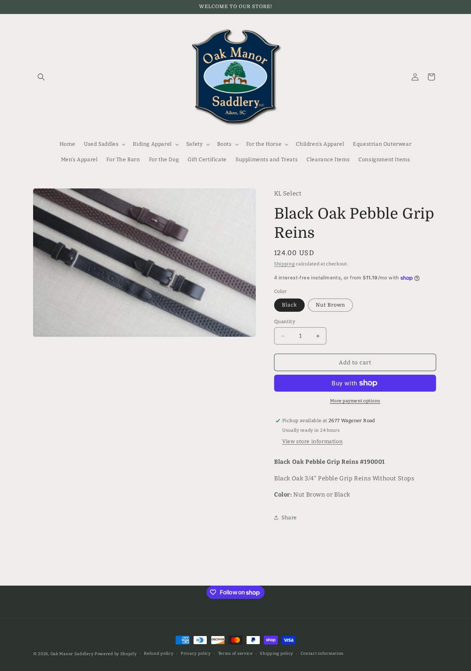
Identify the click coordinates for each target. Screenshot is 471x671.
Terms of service (235, 653)
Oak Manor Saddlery (72, 653)
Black (289, 305)
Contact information (322, 653)
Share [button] (289, 518)
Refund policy (158, 653)
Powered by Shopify (116, 653)
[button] (41, 77)
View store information (312, 441)
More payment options (355, 400)
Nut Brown (330, 305)
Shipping (284, 263)
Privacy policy (196, 653)
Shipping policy (276, 653)
